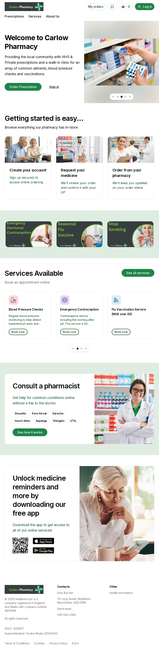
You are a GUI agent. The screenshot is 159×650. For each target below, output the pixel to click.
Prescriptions (14, 16)
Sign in (54, 87)
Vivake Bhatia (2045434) (42, 633)
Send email (64, 608)
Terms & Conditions (17, 643)
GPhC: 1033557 (14, 628)
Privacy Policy (58, 643)
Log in (147, 7)
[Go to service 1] (78, 349)
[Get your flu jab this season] (79, 234)
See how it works (29, 432)
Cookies (39, 643)
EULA (75, 643)
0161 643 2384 (66, 614)
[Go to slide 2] (122, 97)
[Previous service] (73, 348)
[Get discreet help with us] (28, 234)
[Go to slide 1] (118, 97)
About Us (52, 16)
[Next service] (85, 348)
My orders (95, 7)
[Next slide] (129, 96)
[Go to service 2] (81, 349)
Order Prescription (23, 87)
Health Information (121, 592)
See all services (137, 273)
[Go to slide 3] (125, 97)
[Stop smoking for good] (130, 234)
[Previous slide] (113, 96)
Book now (18, 331)
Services (35, 16)
